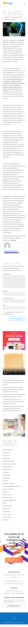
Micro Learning (7, 494)
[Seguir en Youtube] (18, 614)
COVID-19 (6, 455)
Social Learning (7, 506)
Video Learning (7, 514)
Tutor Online (6, 511)
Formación (5, 19)
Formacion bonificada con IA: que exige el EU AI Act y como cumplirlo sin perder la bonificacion (13, 389)
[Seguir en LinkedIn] (15, 614)
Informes (5, 480)
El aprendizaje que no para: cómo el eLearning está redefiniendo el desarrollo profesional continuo (13, 408)
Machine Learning (8, 489)
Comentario (7, 274)
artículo (13, 240)
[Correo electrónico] (18, 252)
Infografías (6, 478)
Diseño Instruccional (9, 461)
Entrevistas (6, 520)
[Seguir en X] (12, 614)
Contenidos (6, 452)
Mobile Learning (7, 497)
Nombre (5, 291)
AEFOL (23, 622)
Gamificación (7, 475)
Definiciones (6, 458)
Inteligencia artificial (9, 483)
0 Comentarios (12, 19)
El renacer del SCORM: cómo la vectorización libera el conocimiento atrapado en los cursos (13, 401)
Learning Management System (12, 486)
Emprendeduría (7, 467)
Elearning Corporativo (9, 464)
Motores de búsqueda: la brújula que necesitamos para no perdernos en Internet (13, 382)
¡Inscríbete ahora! (14, 560)
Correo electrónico (9, 298)
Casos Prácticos (7, 450)
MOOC (5, 503)
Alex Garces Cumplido (10, 17)
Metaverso (6, 492)
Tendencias (6, 508)
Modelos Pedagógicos (9, 500)
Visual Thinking (7, 517)
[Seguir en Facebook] (9, 614)
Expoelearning (7, 469)
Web (4, 305)
